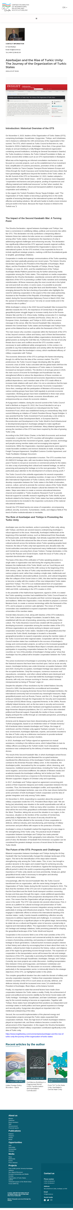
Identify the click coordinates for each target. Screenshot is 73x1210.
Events (11, 1160)
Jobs (10, 1145)
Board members (13, 1122)
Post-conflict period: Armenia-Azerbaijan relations (21, 1169)
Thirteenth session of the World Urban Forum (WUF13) (20, 1182)
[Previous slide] (8, 100)
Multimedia (12, 1159)
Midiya (10, 1200)
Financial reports (14, 1128)
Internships (12, 1147)
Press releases (13, 1162)
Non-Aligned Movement (16, 1172)
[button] (65, 7)
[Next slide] (64, 100)
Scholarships (12, 1149)
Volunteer (11, 1151)
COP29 (11, 1180)
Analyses (11, 1135)
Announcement (13, 1126)
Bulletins (11, 1134)
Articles (11, 1137)
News (10, 1157)
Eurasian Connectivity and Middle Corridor (19, 1175)
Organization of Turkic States (17, 1178)
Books (10, 1139)
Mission (11, 1118)
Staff (10, 1124)
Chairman (11, 1120)
